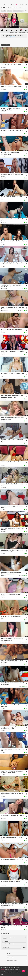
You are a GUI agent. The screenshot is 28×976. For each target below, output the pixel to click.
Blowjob (10, 10)
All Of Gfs (4, 575)
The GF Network (5, 686)
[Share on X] (25, 15)
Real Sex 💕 (14, 4)
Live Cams (4, 4)
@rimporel (12, 36)
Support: (10, 957)
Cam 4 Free (4, 288)
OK (23, 970)
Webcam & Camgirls (19, 10)
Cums (3, 376)
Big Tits (3, 10)
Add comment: (5, 941)
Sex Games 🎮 (23, 4)
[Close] (26, 970)
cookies (2, 969)
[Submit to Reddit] (22, 15)
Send (24, 947)
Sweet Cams (4, 310)
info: (8, 953)
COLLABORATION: (12, 960)
